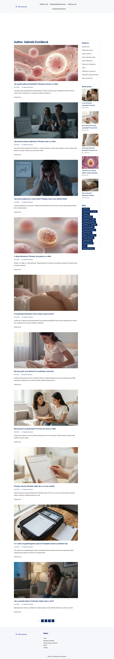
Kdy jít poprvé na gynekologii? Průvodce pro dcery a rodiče (35, 429)
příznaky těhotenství (88, 238)
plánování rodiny (87, 232)
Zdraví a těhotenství (87, 60)
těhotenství (86, 208)
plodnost (85, 235)
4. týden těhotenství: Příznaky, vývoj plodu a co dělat (32, 256)
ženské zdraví (86, 211)
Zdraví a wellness (87, 53)
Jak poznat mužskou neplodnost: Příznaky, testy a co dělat (35, 141)
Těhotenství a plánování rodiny (90, 74)
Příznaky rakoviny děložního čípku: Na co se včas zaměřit (34, 486)
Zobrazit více (17, 97)
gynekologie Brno (87, 240)
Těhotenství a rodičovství (89, 71)
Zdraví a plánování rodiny (88, 57)
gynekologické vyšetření (89, 230)
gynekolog (85, 224)
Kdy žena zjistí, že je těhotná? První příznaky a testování (34, 371)
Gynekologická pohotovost (58, 4)
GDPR (45, 645)
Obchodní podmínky (48, 640)
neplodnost (86, 214)
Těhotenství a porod (87, 50)
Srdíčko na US (44, 4)
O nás (45, 638)
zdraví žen (92, 235)
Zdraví (83, 67)
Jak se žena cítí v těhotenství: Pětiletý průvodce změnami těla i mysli (89, 194)
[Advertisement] (57, 25)
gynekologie (86, 219)
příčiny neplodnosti (87, 243)
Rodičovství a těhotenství (89, 64)
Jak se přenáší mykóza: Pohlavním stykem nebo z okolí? (34, 601)
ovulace (94, 211)
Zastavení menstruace (59, 9)
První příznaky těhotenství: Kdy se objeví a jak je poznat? (34, 314)
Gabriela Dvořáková (28, 87)
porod (93, 219)
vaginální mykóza (87, 216)
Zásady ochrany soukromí (50, 643)
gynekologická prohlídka (89, 222)
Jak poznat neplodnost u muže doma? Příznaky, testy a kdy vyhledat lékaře (40, 199)
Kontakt (45, 647)
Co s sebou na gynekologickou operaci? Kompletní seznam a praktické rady (41, 544)
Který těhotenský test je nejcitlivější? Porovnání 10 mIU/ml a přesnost (89, 127)
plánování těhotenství (88, 248)
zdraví (84, 245)
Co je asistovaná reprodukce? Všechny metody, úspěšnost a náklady (88, 104)
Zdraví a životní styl (87, 78)
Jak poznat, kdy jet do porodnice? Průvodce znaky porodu (90, 149)
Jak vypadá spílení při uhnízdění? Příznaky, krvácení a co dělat (36, 84)
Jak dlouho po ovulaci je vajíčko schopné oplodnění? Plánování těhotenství (90, 172)
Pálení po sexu (72, 4)
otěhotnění (93, 224)
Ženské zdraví (86, 46)
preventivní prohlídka (88, 227)
